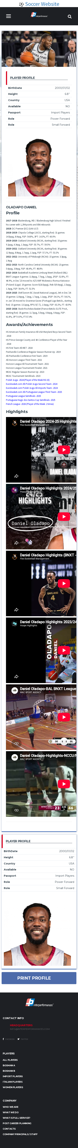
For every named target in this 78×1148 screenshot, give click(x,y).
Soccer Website (41, 3)
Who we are (10, 1107)
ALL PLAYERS (10, 1060)
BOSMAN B (9, 1071)
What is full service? (16, 1117)
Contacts (9, 1128)
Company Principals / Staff (20, 1134)
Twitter (24, 1039)
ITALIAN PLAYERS (12, 1081)
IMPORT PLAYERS (13, 1076)
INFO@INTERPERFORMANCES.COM (30, 1029)
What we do (11, 1112)
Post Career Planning (17, 1123)
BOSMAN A (9, 1065)
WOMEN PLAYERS (13, 1087)
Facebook (10, 1039)
